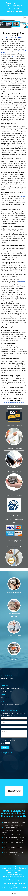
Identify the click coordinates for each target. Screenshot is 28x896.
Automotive (5, 880)
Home (6, 878)
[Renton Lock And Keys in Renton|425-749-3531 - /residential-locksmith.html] (14, 605)
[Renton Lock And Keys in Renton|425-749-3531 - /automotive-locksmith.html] (14, 627)
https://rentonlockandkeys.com (14, 874)
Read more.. (14, 595)
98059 (22, 403)
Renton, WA (9, 38)
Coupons (18, 880)
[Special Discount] (14, 415)
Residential (12, 878)
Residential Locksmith (14, 614)
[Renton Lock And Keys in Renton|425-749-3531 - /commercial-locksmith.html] (14, 584)
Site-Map (22, 883)
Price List (16, 883)
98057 (14, 403)
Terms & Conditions (8, 883)
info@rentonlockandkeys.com (10, 704)
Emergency (12, 880)
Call (14, 893)
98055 (6, 403)
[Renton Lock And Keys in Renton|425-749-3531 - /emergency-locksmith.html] (14, 648)
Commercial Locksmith (14, 592)
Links (14, 885)
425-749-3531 (17, 11)
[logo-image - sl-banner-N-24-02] (14, 24)
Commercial (19, 878)
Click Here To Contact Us (14, 496)
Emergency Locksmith (14, 547)
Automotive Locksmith (14, 635)
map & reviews (18, 870)
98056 (10, 403)
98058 (18, 403)
